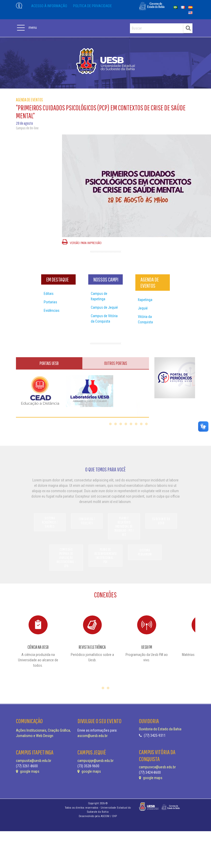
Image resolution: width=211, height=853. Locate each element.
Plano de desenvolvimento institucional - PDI (105, 555)
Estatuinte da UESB (161, 521)
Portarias (50, 302)
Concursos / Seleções (87, 521)
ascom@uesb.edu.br (92, 736)
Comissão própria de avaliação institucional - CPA (66, 557)
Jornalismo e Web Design (34, 736)
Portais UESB (49, 363)
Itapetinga (145, 300)
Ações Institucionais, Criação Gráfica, (43, 730)
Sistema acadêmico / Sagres (50, 522)
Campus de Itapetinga (99, 296)
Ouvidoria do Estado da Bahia (160, 729)
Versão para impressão (85, 243)
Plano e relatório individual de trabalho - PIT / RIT (124, 526)
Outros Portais (115, 363)
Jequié (143, 308)
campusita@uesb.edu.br (33, 761)
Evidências (51, 310)
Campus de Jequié (104, 307)
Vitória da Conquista (145, 319)
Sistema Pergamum (145, 552)
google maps (29, 771)
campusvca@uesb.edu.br (157, 767)
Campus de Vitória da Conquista (104, 318)
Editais (49, 294)
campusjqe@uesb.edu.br (95, 761)
